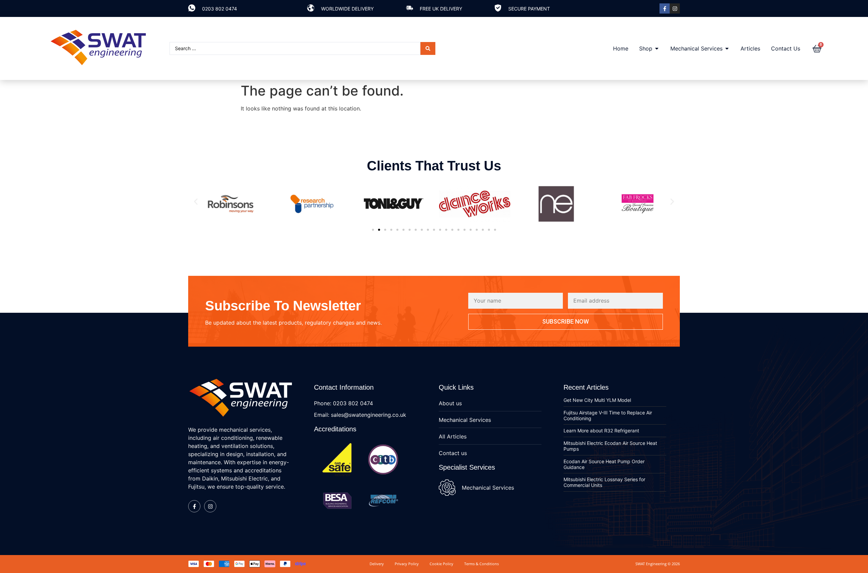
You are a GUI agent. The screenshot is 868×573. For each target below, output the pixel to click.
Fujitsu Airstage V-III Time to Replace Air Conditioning (608, 415)
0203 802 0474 (219, 9)
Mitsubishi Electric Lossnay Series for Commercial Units (604, 482)
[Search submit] (427, 48)
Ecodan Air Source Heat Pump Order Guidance (604, 464)
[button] (196, 202)
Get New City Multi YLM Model (597, 400)
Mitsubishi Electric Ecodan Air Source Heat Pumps (610, 446)
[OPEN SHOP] (656, 48)
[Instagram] (675, 8)
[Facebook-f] (664, 8)
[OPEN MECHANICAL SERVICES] (727, 48)
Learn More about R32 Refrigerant (601, 430)
